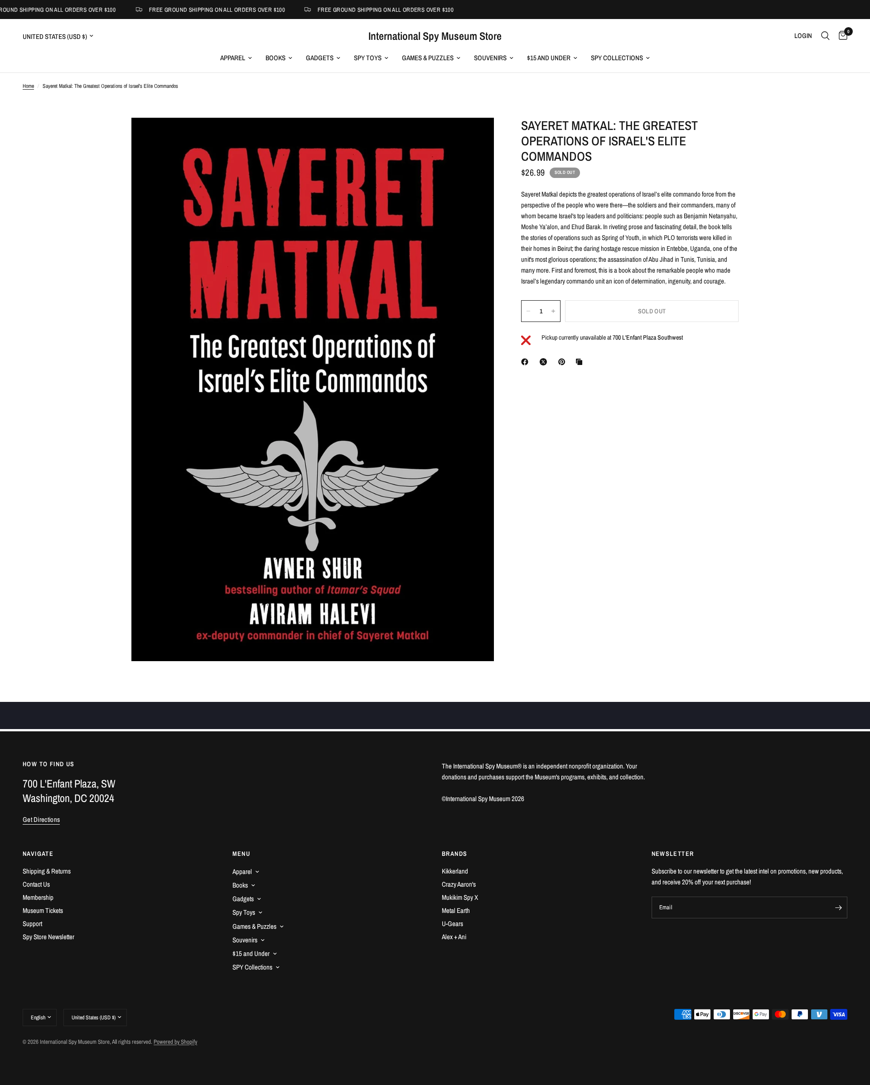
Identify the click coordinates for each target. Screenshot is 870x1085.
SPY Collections (617, 57)
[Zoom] (474, 136)
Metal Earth (456, 910)
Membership (38, 897)
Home (28, 86)
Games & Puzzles (428, 57)
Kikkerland (455, 871)
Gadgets (320, 57)
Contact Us (36, 884)
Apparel (232, 57)
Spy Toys (368, 57)
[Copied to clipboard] (580, 361)
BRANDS (454, 853)
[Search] (825, 36)
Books (275, 57)
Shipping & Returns (47, 871)
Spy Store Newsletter (48, 936)
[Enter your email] (838, 907)
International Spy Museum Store (435, 35)
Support (32, 923)
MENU (241, 853)
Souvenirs (490, 57)
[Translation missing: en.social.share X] (545, 361)
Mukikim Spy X (460, 897)
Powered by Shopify (175, 1042)
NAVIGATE (38, 853)
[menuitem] (236, 58)
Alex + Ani (454, 936)
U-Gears (452, 923)
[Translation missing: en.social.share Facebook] (526, 361)
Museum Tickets (43, 910)
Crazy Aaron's (459, 884)
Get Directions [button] (41, 819)
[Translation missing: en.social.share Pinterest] (563, 361)
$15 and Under (548, 57)
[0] (840, 36)
